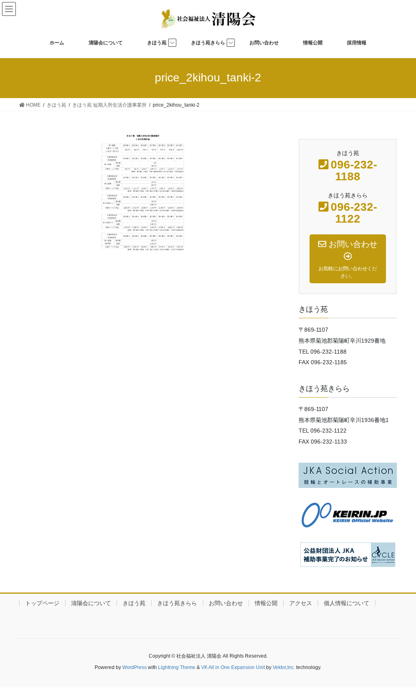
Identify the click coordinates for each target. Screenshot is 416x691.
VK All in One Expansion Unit (233, 667)
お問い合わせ (226, 603)
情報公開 (266, 603)
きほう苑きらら (177, 603)
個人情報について (346, 603)
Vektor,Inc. (284, 667)
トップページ (42, 603)
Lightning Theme (176, 667)
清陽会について (91, 603)
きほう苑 (134, 603)
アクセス (300, 603)
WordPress (134, 667)
